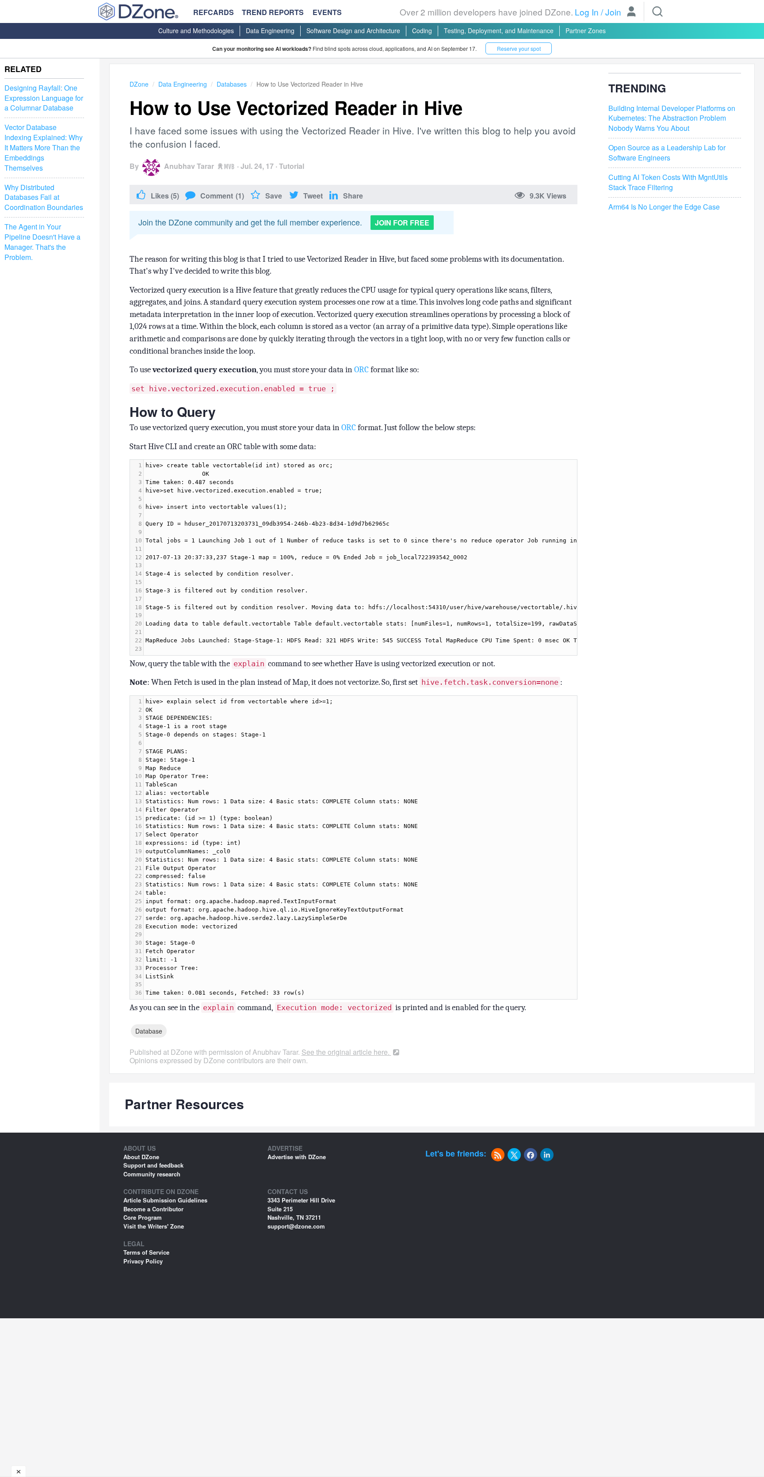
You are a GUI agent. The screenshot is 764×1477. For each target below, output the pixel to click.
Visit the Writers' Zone (153, 1226)
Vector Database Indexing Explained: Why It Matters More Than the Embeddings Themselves (43, 147)
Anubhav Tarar (189, 166)
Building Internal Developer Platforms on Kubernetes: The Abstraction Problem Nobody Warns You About (671, 118)
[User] (631, 12)
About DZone (141, 1157)
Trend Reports (273, 12)
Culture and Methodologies (196, 30)
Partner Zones (585, 30)
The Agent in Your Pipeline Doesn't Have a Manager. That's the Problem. (42, 242)
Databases (232, 84)
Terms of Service (146, 1252)
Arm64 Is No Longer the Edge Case (664, 207)
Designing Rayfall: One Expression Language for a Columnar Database (43, 98)
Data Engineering (270, 30)
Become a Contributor (153, 1209)
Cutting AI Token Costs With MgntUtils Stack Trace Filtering (668, 182)
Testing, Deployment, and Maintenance (499, 30)
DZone (139, 84)
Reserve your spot (519, 48)
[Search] (657, 11)
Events (327, 12)
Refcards (213, 12)
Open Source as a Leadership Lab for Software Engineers (667, 153)
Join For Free (402, 223)
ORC (361, 369)
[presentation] (360, 847)
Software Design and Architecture (353, 30)
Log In (587, 12)
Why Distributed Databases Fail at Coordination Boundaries (43, 198)
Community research (151, 1174)
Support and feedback (153, 1165)
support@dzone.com (296, 1226)
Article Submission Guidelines (165, 1200)
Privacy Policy (143, 1261)
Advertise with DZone (296, 1157)
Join (613, 12)
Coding (422, 30)
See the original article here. (346, 1052)
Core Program (142, 1217)
